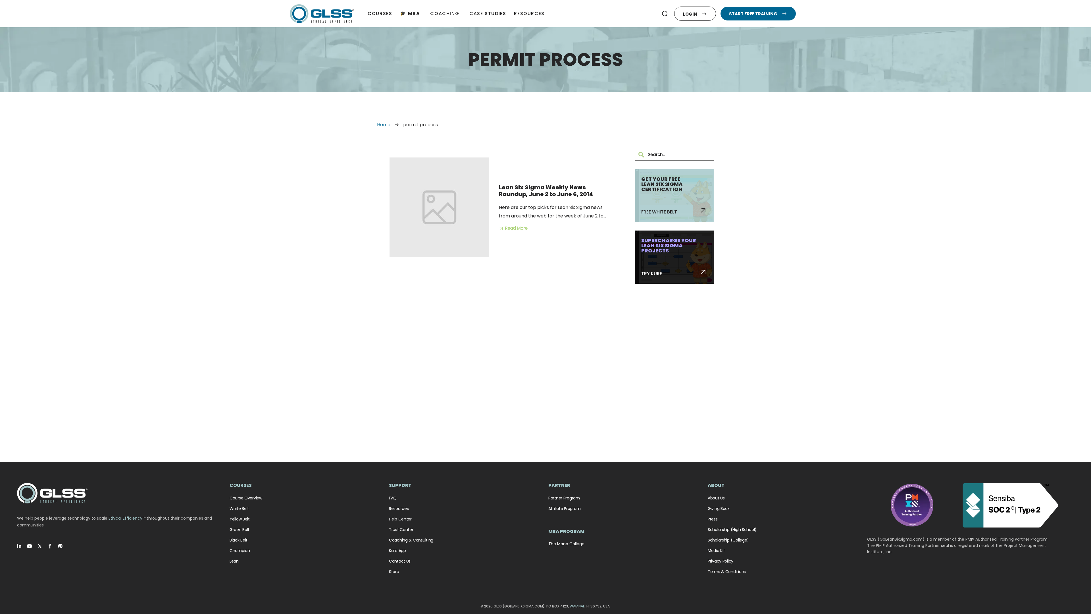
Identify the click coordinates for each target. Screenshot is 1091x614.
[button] (665, 13)
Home (383, 124)
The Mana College (566, 544)
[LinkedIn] (19, 546)
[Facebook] (50, 546)
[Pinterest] (60, 546)
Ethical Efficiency (125, 518)
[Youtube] (29, 546)
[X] (40, 546)
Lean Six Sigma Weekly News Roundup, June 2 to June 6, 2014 (546, 190)
